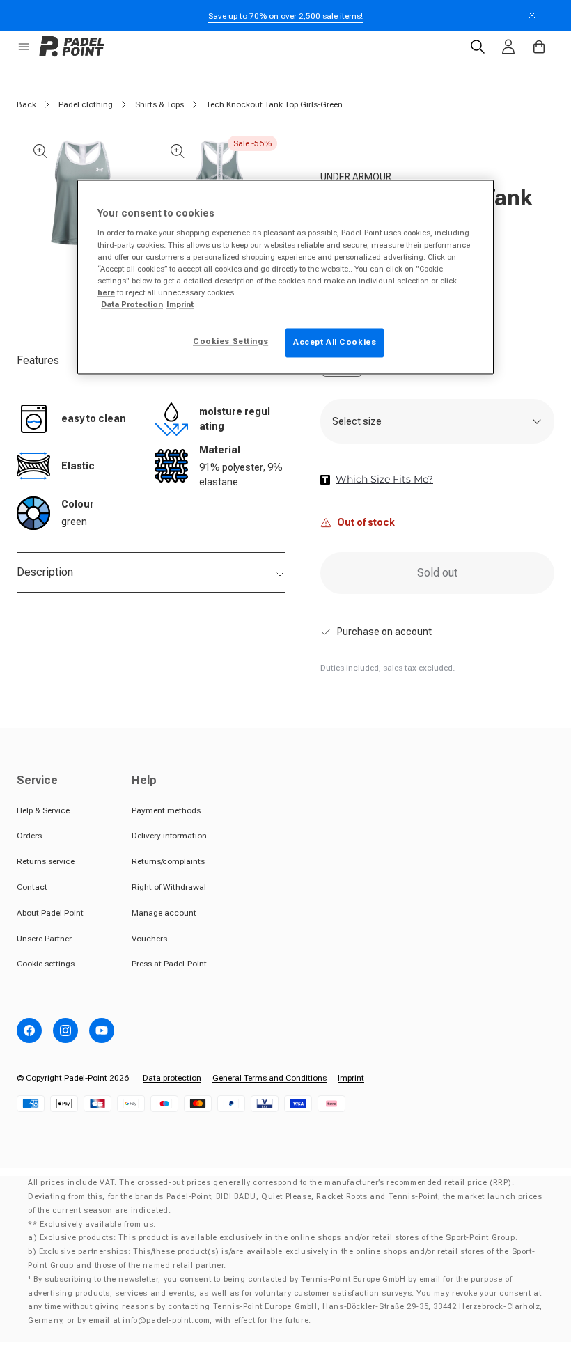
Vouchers (149, 938)
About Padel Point (50, 913)
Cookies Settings (230, 341)
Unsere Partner (44, 938)
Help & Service (43, 810)
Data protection (172, 1078)
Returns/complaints (168, 861)
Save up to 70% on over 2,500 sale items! (285, 16)
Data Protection (132, 304)
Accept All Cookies (334, 342)
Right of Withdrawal (169, 887)
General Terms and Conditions (269, 1078)
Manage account (164, 913)
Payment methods (166, 810)
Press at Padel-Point (169, 964)
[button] (23, 46)
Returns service (46, 861)
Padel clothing (85, 104)
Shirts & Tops (159, 104)
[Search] (477, 46)
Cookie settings (46, 964)
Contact (32, 887)
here (106, 292)
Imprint (351, 1078)
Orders (29, 835)
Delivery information (169, 835)
